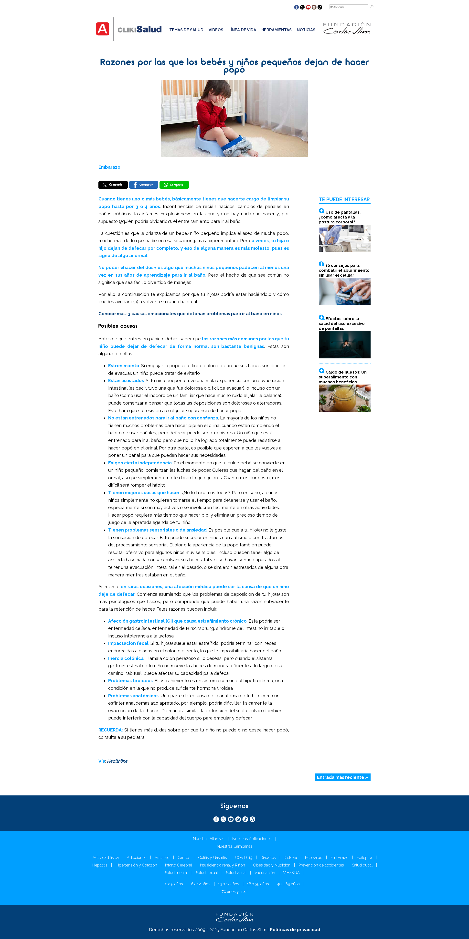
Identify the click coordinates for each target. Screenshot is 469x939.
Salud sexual (207, 872)
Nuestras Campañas (234, 846)
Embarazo (109, 167)
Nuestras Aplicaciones (252, 838)
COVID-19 (243, 857)
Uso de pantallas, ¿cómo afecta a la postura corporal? (340, 217)
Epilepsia (364, 857)
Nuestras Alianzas (208, 838)
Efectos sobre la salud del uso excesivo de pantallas (342, 323)
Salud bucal (362, 865)
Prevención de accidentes (321, 865)
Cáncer (184, 857)
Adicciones (137, 857)
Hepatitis (99, 865)
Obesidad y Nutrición (271, 865)
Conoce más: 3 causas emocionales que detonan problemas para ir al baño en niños (190, 313)
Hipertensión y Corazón (136, 865)
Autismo (162, 857)
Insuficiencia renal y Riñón (222, 865)
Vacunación (265, 872)
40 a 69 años (288, 884)
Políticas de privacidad (295, 929)
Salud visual (236, 872)
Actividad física (106, 857)
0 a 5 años (174, 884)
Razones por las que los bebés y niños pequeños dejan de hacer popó (234, 66)
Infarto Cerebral (178, 865)
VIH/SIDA (291, 872)
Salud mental (176, 872)
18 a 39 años (258, 884)
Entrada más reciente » (342, 777)
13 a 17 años (228, 884)
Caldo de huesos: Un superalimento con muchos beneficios (343, 377)
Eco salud (313, 857)
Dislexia (290, 857)
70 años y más (234, 891)
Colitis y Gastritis (212, 857)
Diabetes (268, 857)
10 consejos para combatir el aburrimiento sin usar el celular (344, 270)
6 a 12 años (200, 884)
